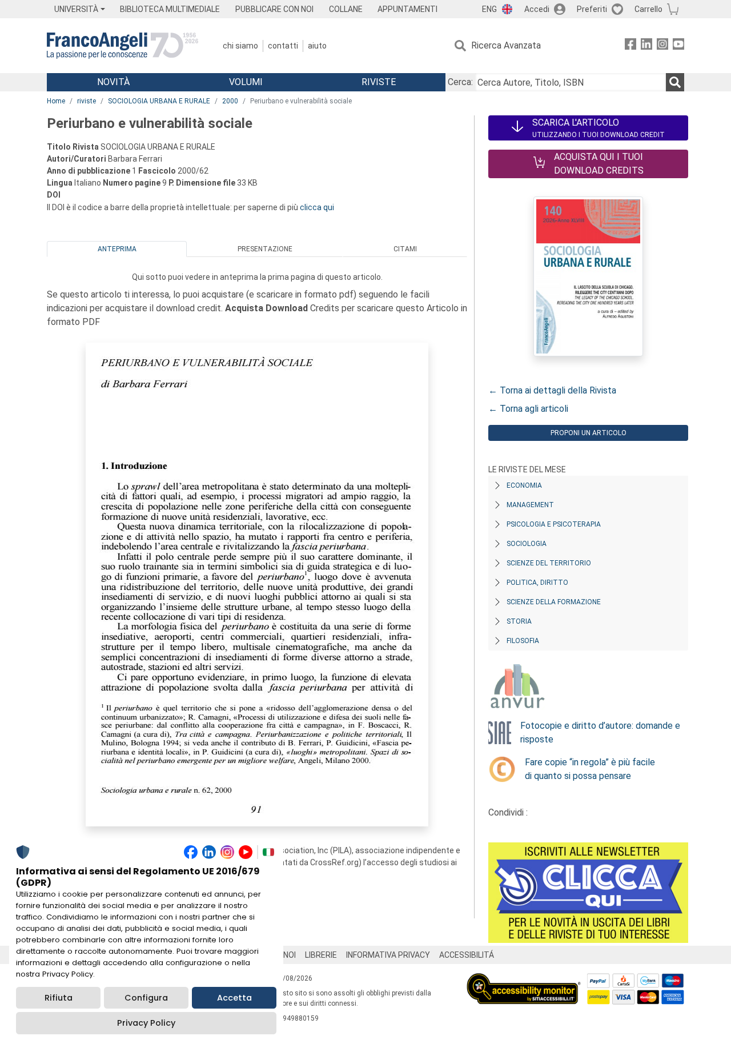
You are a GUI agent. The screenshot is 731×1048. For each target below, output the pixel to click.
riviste (86, 101)
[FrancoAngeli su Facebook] (630, 46)
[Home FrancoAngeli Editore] (122, 46)
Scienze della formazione (554, 602)
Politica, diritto (537, 583)
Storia (519, 621)
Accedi (536, 9)
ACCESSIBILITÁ (466, 954)
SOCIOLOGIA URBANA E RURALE (159, 101)
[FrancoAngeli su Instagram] (662, 46)
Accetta (234, 997)
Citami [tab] (405, 249)
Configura (146, 997)
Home (56, 101)
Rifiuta (59, 997)
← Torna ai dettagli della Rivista (552, 390)
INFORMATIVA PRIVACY (388, 954)
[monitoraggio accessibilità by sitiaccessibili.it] (524, 979)
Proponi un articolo (588, 433)
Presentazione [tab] (265, 249)
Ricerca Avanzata (506, 45)
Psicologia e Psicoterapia (554, 524)
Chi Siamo (240, 45)
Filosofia (523, 641)
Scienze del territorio (549, 563)
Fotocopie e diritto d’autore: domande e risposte (600, 732)
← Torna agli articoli (528, 408)
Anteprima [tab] (117, 249)
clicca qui (317, 207)
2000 (230, 101)
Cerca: (460, 82)
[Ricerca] (675, 82)
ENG (489, 9)
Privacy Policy (146, 1023)
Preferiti (592, 9)
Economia (524, 485)
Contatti (283, 45)
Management (530, 505)
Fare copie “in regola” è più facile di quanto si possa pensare (590, 769)
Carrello (648, 9)
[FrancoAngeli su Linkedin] (646, 46)
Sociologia (527, 544)
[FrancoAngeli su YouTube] (678, 46)
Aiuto (317, 45)
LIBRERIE (321, 954)
